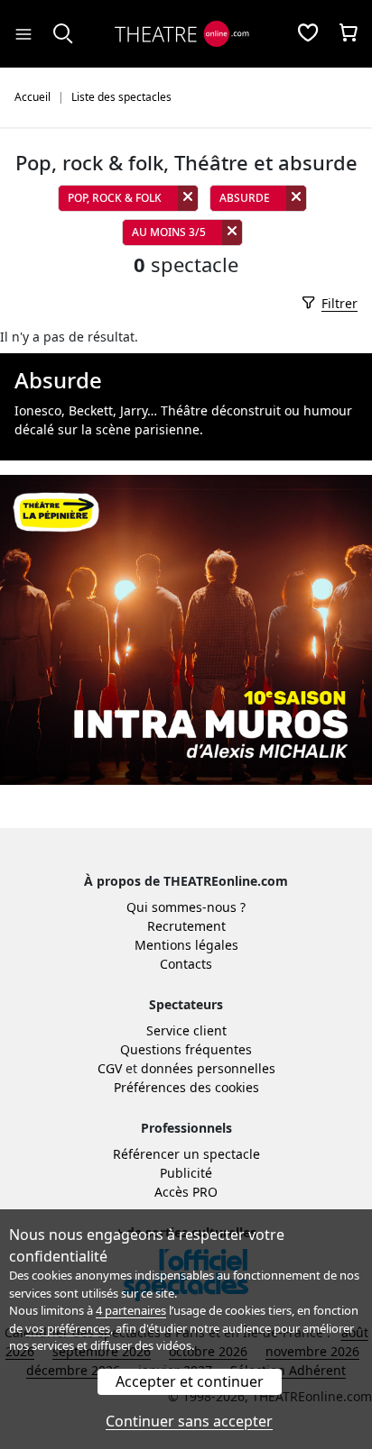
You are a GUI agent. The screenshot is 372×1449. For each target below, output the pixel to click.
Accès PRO (186, 1191)
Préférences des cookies (186, 1087)
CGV (110, 1068)
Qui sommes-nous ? (186, 907)
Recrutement (186, 925)
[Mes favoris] (308, 34)
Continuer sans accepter (189, 1421)
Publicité (186, 1172)
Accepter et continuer (190, 1381)
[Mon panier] (348, 34)
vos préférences (67, 1328)
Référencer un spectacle (186, 1153)
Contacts (186, 963)
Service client (186, 1030)
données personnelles (208, 1068)
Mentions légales (186, 944)
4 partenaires (131, 1310)
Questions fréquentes (186, 1049)
